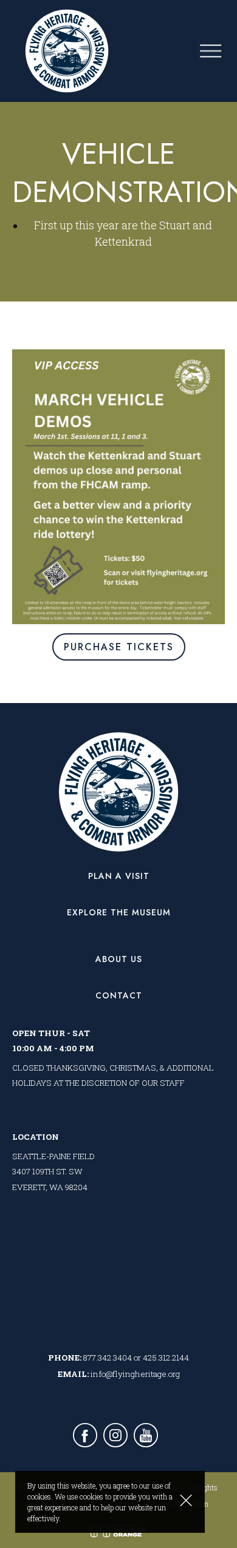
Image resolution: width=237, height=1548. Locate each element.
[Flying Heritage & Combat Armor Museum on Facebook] (85, 1437)
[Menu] (218, 51)
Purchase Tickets (119, 647)
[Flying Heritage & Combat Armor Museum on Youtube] (146, 1437)
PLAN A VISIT (118, 876)
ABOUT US (118, 959)
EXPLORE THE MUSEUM (119, 912)
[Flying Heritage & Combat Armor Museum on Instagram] (115, 1437)
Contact (118, 995)
